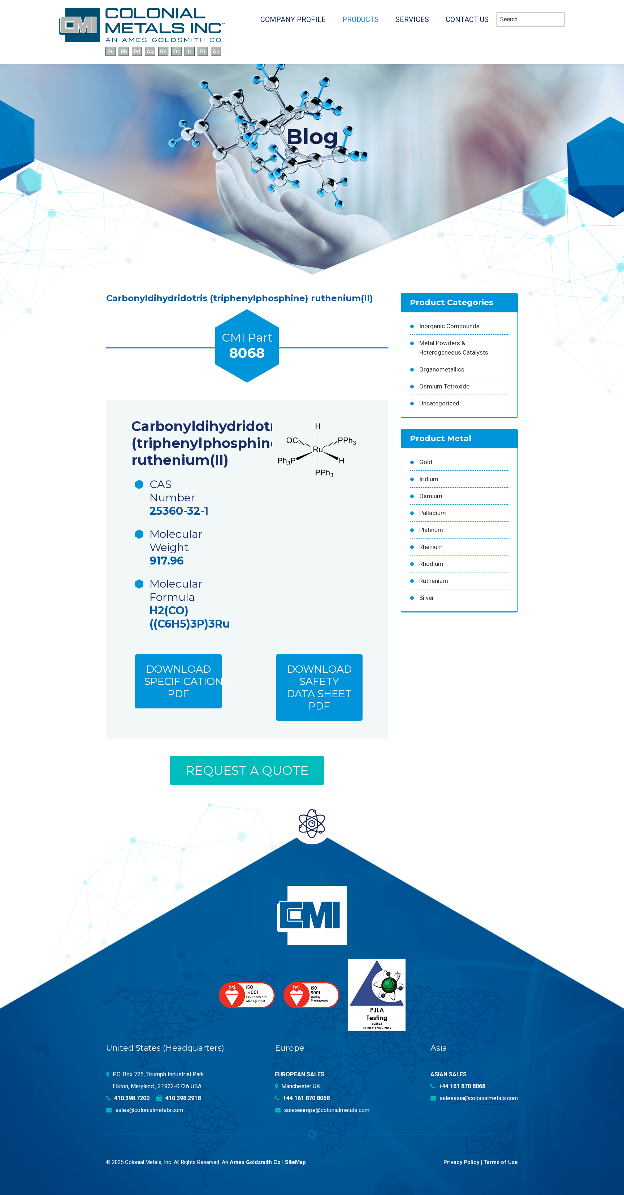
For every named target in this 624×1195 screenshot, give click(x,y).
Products (360, 19)
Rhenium (431, 546)
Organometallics (441, 369)
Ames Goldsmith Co (255, 1162)
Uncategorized (439, 403)
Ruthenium (433, 580)
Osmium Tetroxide (444, 386)
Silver (426, 597)
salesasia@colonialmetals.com (478, 1098)
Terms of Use (501, 1162)
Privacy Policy (461, 1162)
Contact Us (467, 19)
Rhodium (431, 563)
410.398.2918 (182, 1098)
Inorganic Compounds (449, 326)
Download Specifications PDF (183, 681)
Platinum (431, 529)
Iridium (428, 479)
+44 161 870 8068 (305, 1098)
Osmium (430, 496)
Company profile (293, 19)
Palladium (432, 513)
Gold (425, 462)
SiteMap (295, 1162)
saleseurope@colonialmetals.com (325, 1110)
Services (412, 19)
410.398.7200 (131, 1098)
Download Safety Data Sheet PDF (319, 687)
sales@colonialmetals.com (148, 1110)
